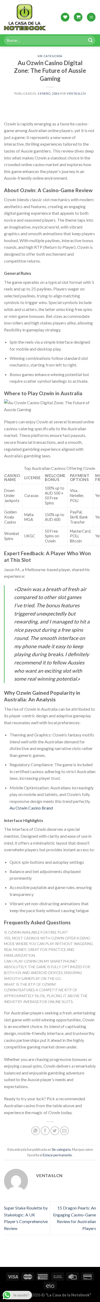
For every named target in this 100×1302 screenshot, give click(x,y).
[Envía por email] (64, 1130)
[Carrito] (78, 17)
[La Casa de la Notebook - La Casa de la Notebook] (25, 17)
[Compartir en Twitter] (54, 1130)
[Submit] (90, 40)
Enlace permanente (57, 1155)
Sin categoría (50, 56)
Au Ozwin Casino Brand (31, 807)
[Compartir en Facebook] (45, 1130)
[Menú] (91, 17)
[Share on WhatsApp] (35, 1130)
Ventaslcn (76, 93)
